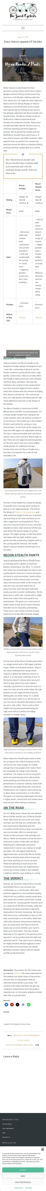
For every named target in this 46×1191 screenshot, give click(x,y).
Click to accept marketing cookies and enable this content (23, 354)
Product (28, 1024)
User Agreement (8, 1128)
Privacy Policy (18, 1188)
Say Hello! (28, 1188)
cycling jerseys (25, 512)
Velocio (17, 973)
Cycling (22, 1024)
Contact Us (6, 1137)
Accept (23, 1170)
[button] (43, 1149)
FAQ (3, 1133)
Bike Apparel (15, 1024)
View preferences (23, 1182)
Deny (23, 1176)
